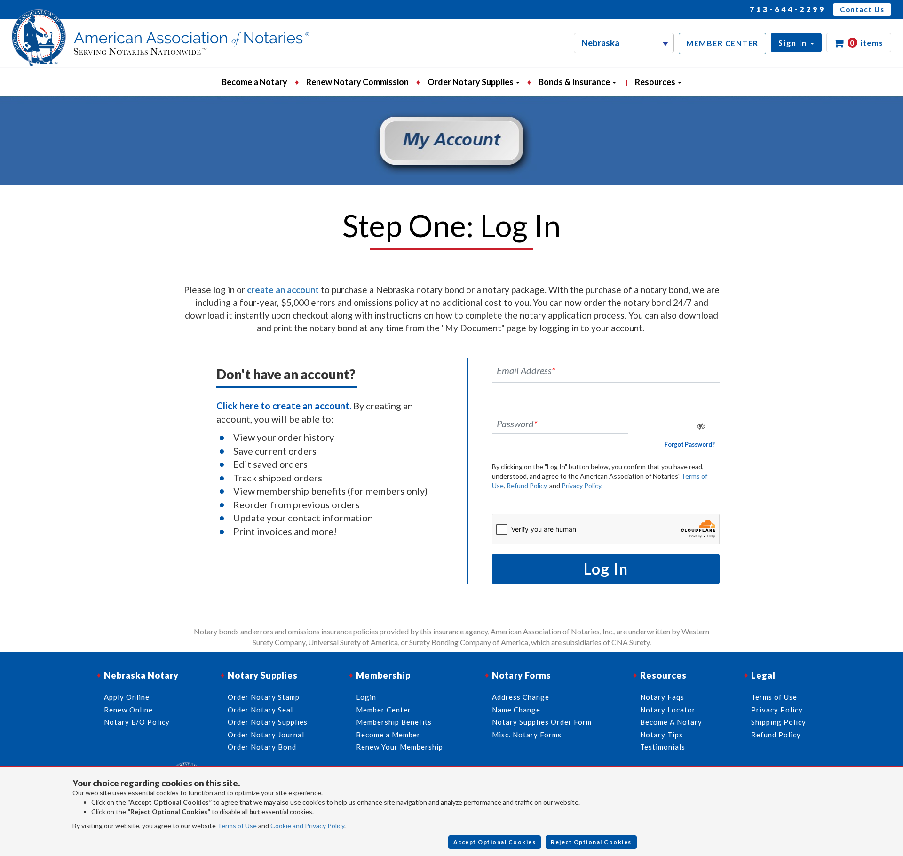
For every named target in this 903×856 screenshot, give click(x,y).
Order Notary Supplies (268, 722)
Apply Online (127, 697)
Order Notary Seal (260, 709)
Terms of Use (237, 826)
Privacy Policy (777, 709)
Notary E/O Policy (137, 722)
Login (366, 697)
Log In (606, 569)
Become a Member (388, 734)
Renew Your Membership (399, 747)
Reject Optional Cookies (591, 842)
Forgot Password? (690, 444)
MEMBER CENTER (722, 43)
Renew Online (128, 709)
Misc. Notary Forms (527, 734)
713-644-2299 (788, 9)
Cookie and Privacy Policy (307, 826)
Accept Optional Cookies (494, 842)
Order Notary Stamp (264, 697)
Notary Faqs (662, 697)
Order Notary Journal (266, 734)
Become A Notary (671, 722)
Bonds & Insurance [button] (575, 82)
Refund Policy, (527, 485)
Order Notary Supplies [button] (471, 82)
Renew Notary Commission (357, 82)
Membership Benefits (394, 722)
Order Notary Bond (262, 747)
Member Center (383, 709)
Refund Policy (776, 734)
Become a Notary (254, 82)
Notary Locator (668, 709)
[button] (796, 42)
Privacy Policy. (582, 485)
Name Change (516, 709)
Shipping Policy (778, 722)
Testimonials (662, 747)
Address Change (520, 697)
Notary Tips (661, 734)
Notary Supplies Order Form (542, 722)
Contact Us (862, 9)
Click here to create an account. (283, 405)
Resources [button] (656, 82)
